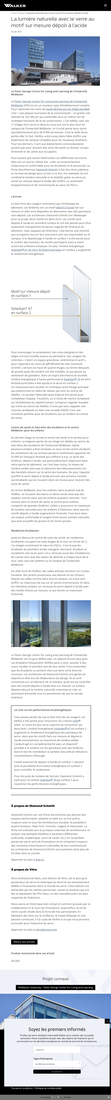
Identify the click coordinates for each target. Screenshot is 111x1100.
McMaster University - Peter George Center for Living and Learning (55, 987)
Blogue (21, 13)
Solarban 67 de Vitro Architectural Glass (36, 250)
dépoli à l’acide (65, 207)
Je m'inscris (57, 1071)
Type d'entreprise (43, 1058)
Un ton (15, 960)
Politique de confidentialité (48, 1088)
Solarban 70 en (50, 780)
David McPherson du (67, 109)
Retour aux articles (24, 942)
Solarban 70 (72, 379)
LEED (76, 721)
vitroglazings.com (46, 929)
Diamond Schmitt (47, 169)
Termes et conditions (22, 1088)
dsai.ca (40, 859)
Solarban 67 (62, 728)
